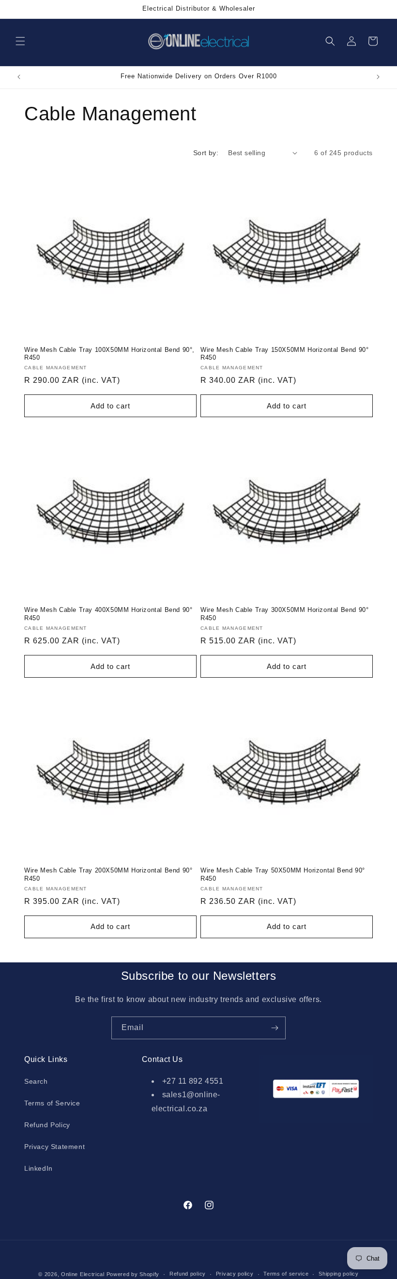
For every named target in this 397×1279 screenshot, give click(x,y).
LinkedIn (38, 1168)
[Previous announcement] (19, 76)
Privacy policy (235, 1274)
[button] (20, 41)
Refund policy (187, 1274)
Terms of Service (52, 1103)
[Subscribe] (274, 1028)
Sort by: (205, 153)
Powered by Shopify (133, 1274)
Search (36, 1081)
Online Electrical (83, 1274)
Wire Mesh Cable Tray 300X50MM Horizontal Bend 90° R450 (284, 614)
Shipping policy (339, 1274)
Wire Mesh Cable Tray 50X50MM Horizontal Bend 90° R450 (282, 874)
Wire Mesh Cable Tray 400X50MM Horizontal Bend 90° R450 (108, 614)
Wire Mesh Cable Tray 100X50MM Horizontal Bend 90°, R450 (109, 354)
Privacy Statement (54, 1146)
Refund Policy (47, 1125)
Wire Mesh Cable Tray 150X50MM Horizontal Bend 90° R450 (284, 354)
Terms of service (285, 1274)
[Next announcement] (378, 76)
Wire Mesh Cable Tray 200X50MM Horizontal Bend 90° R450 (108, 874)
